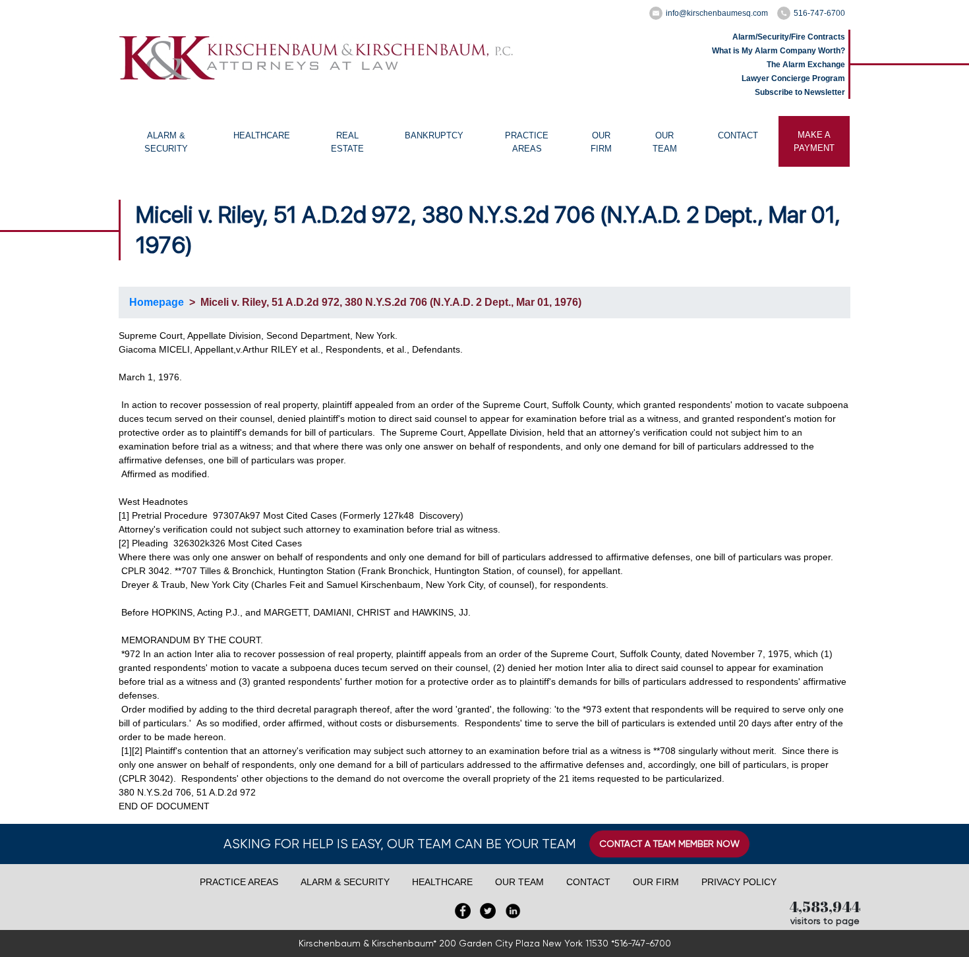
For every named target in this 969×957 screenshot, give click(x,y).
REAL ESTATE (347, 142)
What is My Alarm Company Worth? (778, 50)
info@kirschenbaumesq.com (717, 13)
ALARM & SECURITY (166, 142)
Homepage (156, 302)
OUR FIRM (601, 142)
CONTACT (738, 135)
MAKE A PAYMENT (814, 141)
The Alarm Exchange (806, 64)
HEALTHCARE (261, 135)
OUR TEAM (665, 142)
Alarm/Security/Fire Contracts (788, 37)
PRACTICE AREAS (526, 142)
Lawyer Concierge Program (793, 78)
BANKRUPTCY (434, 135)
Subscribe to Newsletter (800, 92)
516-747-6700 (819, 13)
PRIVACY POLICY (739, 882)
